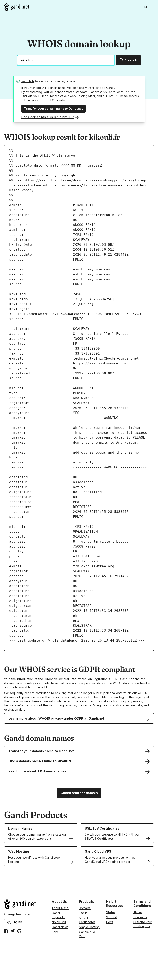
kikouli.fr (27, 81)
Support (111, 917)
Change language (17, 914)
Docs (109, 922)
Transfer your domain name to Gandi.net (53, 108)
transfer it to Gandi (101, 87)
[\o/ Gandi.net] (24, 904)
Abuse (137, 912)
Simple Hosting (89, 927)
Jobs (55, 932)
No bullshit (59, 922)
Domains (85, 908)
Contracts (140, 917)
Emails (83, 913)
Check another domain (79, 793)
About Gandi (60, 908)
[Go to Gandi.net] (16, 7)
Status (110, 912)
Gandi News (60, 927)
